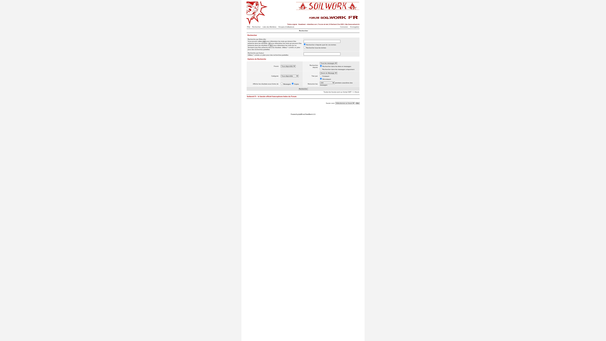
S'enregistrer (354, 27)
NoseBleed (308, 114)
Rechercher (256, 27)
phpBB (300, 114)
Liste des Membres (269, 27)
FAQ (248, 27)
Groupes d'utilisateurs (286, 27)
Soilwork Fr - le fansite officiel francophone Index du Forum (272, 96)
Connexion (344, 27)
